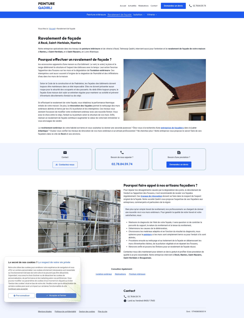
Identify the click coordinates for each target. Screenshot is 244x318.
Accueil (123, 5)
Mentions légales (45, 312)
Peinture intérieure (96, 14)
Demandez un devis (173, 6)
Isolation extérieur (104, 274)
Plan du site (102, 312)
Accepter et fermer (57, 295)
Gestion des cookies (87, 312)
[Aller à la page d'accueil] (51, 6)
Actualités (132, 5)
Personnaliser (23, 295)
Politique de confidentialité (65, 312)
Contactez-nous (65, 164)
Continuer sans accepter (18, 289)
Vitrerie (151, 14)
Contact (154, 5)
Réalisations (143, 5)
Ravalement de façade (119, 14)
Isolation (137, 14)
